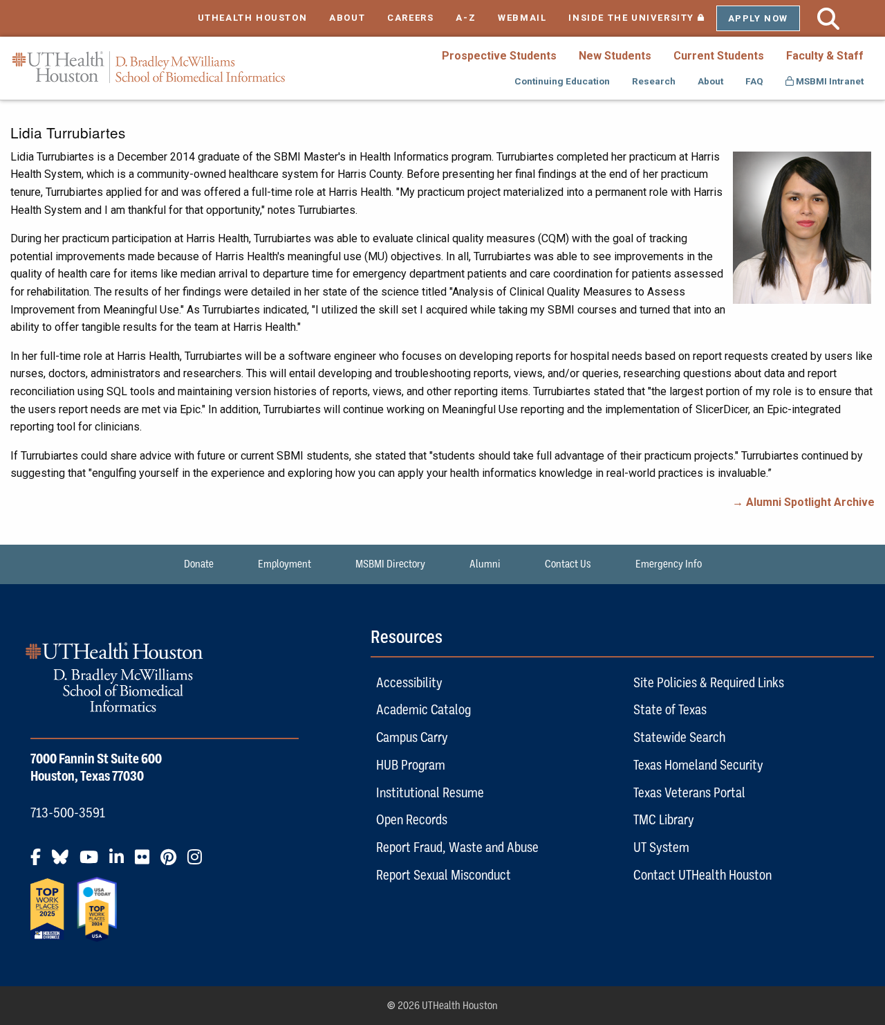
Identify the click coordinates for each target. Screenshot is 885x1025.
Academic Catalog (423, 709)
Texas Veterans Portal (689, 792)
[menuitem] (499, 55)
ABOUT (347, 17)
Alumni (485, 564)
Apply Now (758, 18)
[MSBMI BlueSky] (64, 862)
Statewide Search (679, 737)
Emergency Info (668, 564)
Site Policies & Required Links (708, 682)
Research (654, 81)
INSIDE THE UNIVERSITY (642, 17)
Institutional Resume (430, 792)
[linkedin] (120, 862)
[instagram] (198, 862)
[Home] (148, 67)
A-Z (466, 17)
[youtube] (93, 862)
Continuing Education (562, 81)
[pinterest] (172, 862)
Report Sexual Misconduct (443, 874)
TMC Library (663, 819)
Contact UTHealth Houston (702, 874)
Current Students (718, 55)
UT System (661, 847)
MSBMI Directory (390, 564)
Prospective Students (499, 55)
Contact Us (568, 564)
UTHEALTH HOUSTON (253, 17)
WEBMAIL (522, 17)
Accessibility (409, 682)
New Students (615, 55)
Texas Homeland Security (698, 764)
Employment (284, 564)
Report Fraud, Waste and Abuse (457, 847)
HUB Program (410, 764)
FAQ (754, 81)
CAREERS (410, 17)
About (710, 81)
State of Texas (670, 709)
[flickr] (146, 862)
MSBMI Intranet (829, 81)
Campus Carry (412, 737)
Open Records (411, 819)
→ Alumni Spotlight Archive (803, 502)
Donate (199, 564)
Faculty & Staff (825, 55)
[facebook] (39, 862)
